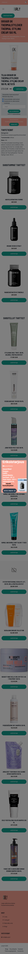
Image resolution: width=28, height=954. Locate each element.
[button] (10, 491)
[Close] (2, 461)
